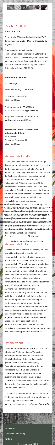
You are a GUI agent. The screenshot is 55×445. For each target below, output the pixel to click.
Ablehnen (33, 236)
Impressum (39, 241)
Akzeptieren (11, 236)
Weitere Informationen (21, 241)
